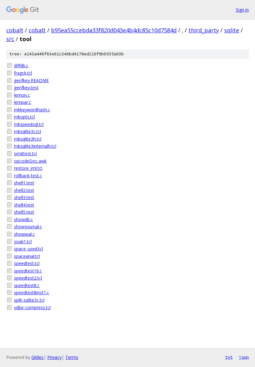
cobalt (14, 30)
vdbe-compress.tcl (32, 307)
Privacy (54, 357)
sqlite (231, 30)
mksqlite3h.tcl (27, 139)
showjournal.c (28, 227)
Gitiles (37, 357)
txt (229, 357)
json (244, 357)
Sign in (242, 10)
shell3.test (24, 197)
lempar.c (22, 102)
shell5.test (24, 212)
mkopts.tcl (24, 117)
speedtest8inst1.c (31, 292)
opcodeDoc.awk (30, 161)
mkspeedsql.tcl (29, 124)
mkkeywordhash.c (32, 110)
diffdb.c (21, 65)
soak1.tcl (23, 241)
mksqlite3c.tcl (27, 131)
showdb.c (23, 219)
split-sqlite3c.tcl (29, 300)
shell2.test (24, 190)
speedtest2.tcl (28, 278)
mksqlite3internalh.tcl (35, 146)
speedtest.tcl (26, 263)
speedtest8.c (26, 285)
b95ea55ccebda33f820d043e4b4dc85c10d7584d (114, 30)
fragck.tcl (23, 73)
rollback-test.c (28, 176)
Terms (71, 357)
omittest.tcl (25, 153)
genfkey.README (31, 80)
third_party (203, 30)
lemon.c (22, 95)
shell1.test (24, 183)
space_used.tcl (28, 249)
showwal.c (24, 234)
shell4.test (24, 205)
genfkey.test (26, 88)
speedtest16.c (28, 271)
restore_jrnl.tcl (28, 168)
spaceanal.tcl (27, 256)
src (10, 39)
